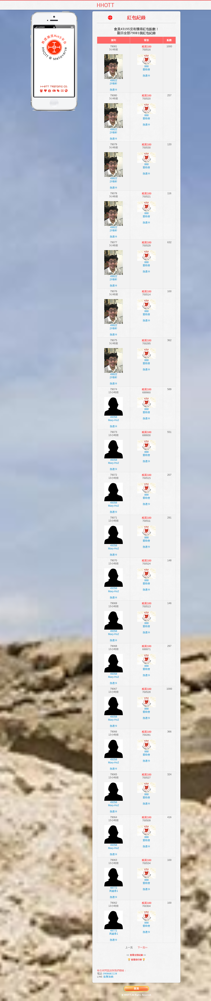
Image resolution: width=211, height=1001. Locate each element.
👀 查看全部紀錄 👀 (136, 955)
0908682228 (110, 973)
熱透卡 (113, 89)
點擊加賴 (108, 976)
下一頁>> (143, 947)
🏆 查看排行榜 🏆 (136, 959)
